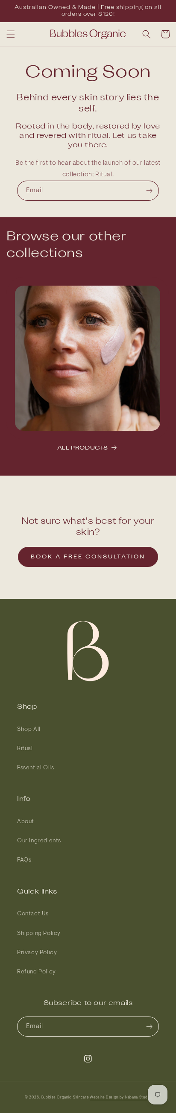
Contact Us (33, 914)
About (25, 822)
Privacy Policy (37, 953)
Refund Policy (36, 972)
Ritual (25, 749)
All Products (82, 448)
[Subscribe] (149, 191)
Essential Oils (35, 768)
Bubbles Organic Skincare (65, 1097)
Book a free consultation (88, 557)
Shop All (29, 730)
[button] (10, 34)
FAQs (24, 860)
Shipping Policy (39, 934)
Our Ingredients (39, 841)
